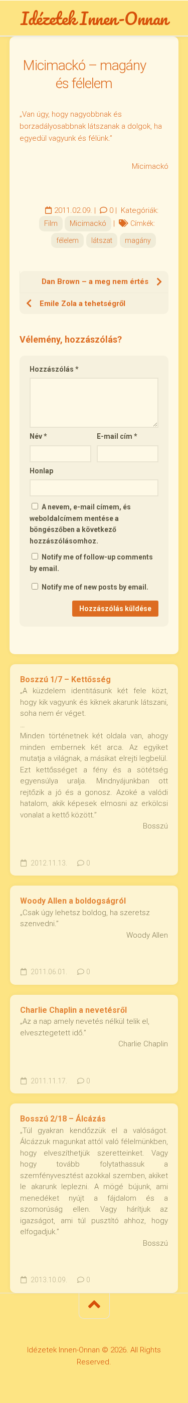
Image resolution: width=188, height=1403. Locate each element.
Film (51, 223)
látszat (101, 240)
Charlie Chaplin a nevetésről (73, 1010)
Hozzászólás (54, 369)
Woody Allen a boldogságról (73, 901)
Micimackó (88, 223)
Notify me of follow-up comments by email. (91, 563)
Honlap (41, 471)
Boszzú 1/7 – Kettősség (65, 679)
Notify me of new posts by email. (95, 587)
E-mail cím (117, 436)
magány (138, 240)
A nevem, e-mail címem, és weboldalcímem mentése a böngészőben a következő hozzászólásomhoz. (80, 524)
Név (38, 436)
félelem (67, 240)
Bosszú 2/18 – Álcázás (63, 1119)
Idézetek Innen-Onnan (94, 18)
